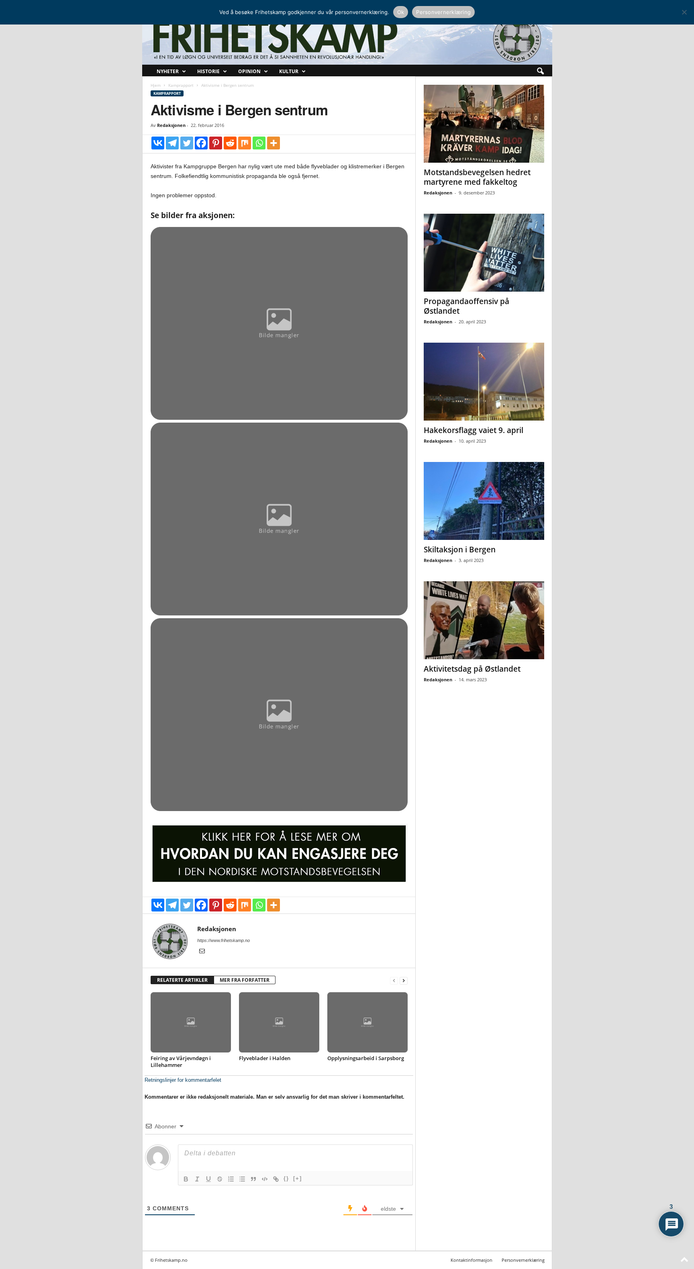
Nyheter (168, 71)
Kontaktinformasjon (471, 1260)
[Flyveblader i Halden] (279, 1022)
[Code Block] (264, 1179)
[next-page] (404, 980)
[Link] (276, 1179)
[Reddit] (230, 143)
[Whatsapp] (259, 143)
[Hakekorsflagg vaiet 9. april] (484, 382)
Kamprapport (181, 85)
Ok (400, 12)
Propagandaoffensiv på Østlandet (466, 306)
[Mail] (202, 951)
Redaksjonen (171, 125)
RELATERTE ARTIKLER (182, 980)
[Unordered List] (242, 1179)
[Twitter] (186, 143)
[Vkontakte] (157, 143)
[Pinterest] (215, 143)
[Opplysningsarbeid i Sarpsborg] (367, 1022)
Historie (208, 71)
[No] (684, 12)
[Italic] (197, 1179)
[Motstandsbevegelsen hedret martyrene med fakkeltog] (484, 124)
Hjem (156, 85)
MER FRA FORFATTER (244, 980)
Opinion (249, 71)
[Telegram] (172, 143)
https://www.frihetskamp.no (223, 940)
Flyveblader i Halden (264, 1058)
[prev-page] (394, 980)
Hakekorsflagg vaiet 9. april (473, 430)
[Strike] (219, 1179)
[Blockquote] (253, 1179)
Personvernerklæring (523, 1260)
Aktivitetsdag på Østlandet (472, 669)
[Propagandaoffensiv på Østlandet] (484, 253)
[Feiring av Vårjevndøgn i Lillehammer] (191, 1022)
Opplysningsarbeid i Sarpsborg (365, 1058)
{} (286, 1178)
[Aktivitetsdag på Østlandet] (484, 620)
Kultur (288, 71)
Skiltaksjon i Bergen (460, 549)
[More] (273, 143)
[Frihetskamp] (347, 38)
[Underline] (208, 1179)
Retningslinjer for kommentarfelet (183, 1080)
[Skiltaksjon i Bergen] (484, 501)
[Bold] (186, 1179)
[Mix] (244, 143)
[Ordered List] (231, 1179)
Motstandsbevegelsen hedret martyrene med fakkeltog (477, 177)
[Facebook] (201, 143)
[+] (297, 1178)
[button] (540, 71)
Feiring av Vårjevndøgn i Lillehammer (181, 1061)
